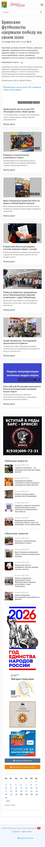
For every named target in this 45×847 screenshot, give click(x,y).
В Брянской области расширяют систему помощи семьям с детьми (20, 247)
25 (11, 794)
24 (6, 794)
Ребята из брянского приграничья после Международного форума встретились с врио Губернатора (20, 295)
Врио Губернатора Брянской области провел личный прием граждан (21, 202)
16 (36, 788)
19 (16, 791)
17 (6, 791)
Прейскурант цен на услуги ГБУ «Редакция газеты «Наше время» (19, 110)
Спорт (23, 42)
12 (16, 788)
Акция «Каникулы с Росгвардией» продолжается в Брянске (20, 342)
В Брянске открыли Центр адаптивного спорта (16, 156)
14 (26, 788)
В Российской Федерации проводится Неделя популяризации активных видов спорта (22, 389)
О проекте (16, 831)
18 (11, 791)
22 (31, 791)
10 (6, 788)
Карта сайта (27, 831)
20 (21, 791)
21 (26, 791)
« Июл (7, 801)
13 (21, 788)
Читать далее (9, 124)
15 (31, 788)
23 (37, 791)
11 (11, 788)
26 (16, 794)
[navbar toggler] (41, 4)
